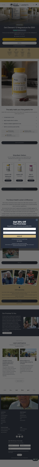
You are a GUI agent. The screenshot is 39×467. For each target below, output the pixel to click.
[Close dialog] (37, 220)
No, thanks (19, 241)
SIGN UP (19, 236)
